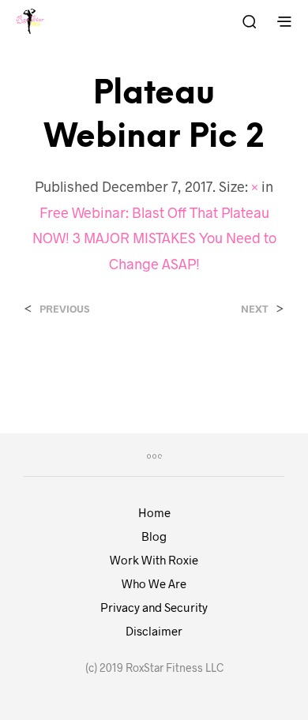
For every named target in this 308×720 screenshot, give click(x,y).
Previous (64, 309)
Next (255, 309)
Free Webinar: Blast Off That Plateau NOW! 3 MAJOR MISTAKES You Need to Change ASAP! (154, 238)
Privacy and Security (154, 607)
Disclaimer (154, 631)
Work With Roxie (154, 560)
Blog (154, 536)
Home (154, 512)
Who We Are (154, 583)
